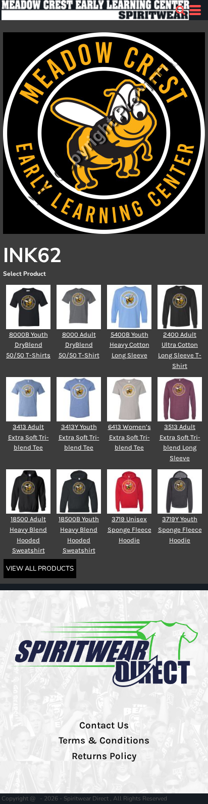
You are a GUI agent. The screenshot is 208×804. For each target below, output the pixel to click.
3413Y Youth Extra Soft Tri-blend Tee (79, 437)
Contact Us (104, 725)
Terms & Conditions (104, 740)
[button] (180, 10)
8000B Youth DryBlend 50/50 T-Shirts (28, 345)
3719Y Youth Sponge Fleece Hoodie (180, 529)
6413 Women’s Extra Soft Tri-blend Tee (129, 437)
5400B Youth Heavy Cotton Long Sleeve (129, 345)
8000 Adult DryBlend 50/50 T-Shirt (79, 345)
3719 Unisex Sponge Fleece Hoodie (129, 529)
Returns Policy (104, 756)
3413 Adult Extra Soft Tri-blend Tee (28, 437)
